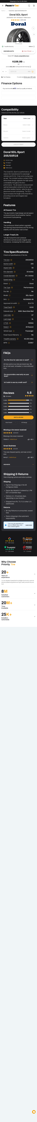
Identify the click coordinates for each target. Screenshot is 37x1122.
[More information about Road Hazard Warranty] (21, 335)
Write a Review (18, 417)
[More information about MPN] (9, 343)
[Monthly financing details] (30, 66)
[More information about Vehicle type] (13, 331)
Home (3, 10)
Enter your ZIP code (30, 77)
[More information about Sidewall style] (14, 311)
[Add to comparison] (33, 28)
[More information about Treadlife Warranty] (34, 46)
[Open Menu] (2, 5)
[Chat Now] (34, 1112)
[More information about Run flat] (10, 291)
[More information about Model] (9, 295)
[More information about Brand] (9, 283)
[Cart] (34, 5)
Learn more (29, 525)
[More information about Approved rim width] (19, 303)
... (6, 10)
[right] (34, 34)
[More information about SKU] (8, 299)
